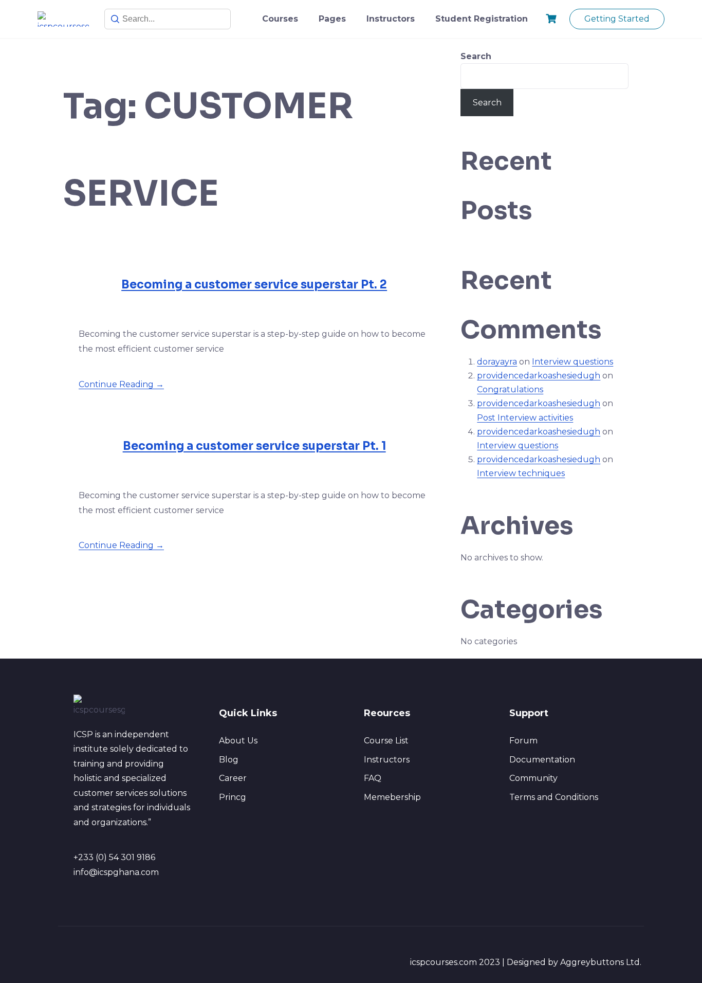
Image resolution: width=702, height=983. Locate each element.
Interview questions (572, 362)
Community (533, 778)
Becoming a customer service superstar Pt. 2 (254, 285)
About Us (238, 740)
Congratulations (510, 389)
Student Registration (481, 19)
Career (233, 778)
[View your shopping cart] (552, 19)
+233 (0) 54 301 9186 (114, 857)
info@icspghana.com (116, 872)
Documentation (542, 759)
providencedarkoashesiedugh (538, 375)
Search (475, 56)
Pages (332, 19)
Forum (523, 740)
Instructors (390, 19)
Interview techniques (521, 473)
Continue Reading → (121, 384)
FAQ (372, 778)
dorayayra (497, 362)
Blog (228, 759)
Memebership (392, 797)
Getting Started (617, 19)
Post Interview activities (525, 418)
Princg (232, 797)
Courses (280, 19)
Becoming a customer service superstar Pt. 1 (254, 446)
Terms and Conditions (553, 797)
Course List (386, 740)
